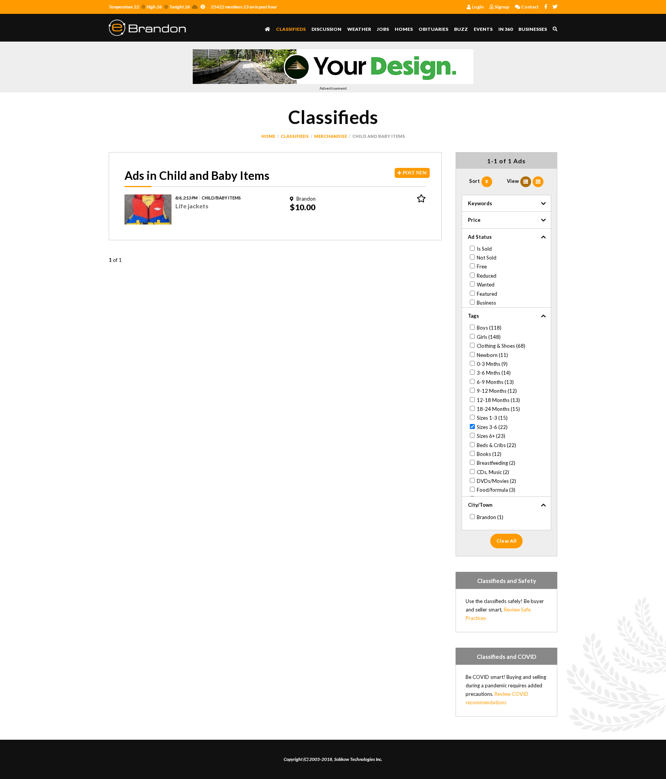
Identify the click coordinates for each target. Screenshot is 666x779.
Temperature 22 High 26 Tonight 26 (149, 7)
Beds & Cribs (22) (496, 445)
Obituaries (433, 29)
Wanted (485, 284)
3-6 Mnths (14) (494, 373)
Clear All (506, 541)
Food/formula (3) (496, 490)
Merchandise (330, 136)
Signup (501, 7)
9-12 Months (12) (497, 391)
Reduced (486, 276)
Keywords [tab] (480, 203)
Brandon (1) (490, 517)
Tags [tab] (473, 316)
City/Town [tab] (480, 505)
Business (486, 303)
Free (482, 266)
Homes (404, 29)
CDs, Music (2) (493, 472)
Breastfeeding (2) (496, 463)
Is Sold (484, 249)
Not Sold (486, 258)
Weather (359, 29)
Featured (487, 294)
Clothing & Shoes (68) (501, 346)
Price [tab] (474, 220)
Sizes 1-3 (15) (492, 418)
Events (483, 29)
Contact (529, 7)
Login (477, 7)
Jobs (383, 29)
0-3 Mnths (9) (492, 364)
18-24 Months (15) (498, 409)
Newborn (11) (492, 355)
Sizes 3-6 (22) (492, 427)
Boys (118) (489, 328)
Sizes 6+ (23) (491, 436)
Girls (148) (489, 337)
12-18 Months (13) (498, 400)
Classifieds (291, 29)
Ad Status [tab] (480, 237)
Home (268, 136)
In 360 (505, 29)
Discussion (326, 29)
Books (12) (489, 454)
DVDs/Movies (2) (496, 481)
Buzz (461, 29)
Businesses (532, 29)
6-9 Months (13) (495, 382)
